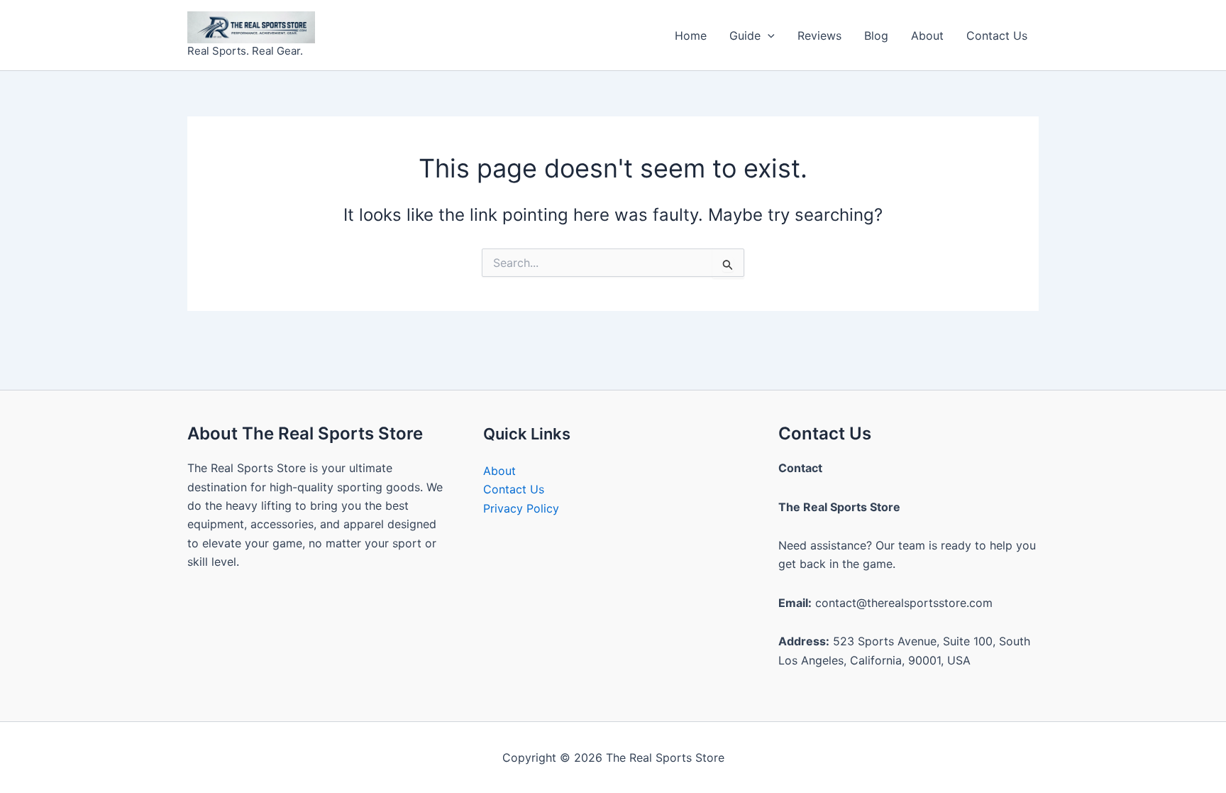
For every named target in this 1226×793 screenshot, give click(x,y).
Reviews (819, 35)
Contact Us (996, 35)
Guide (745, 35)
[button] (768, 35)
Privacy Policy (521, 508)
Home (691, 35)
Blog (876, 35)
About (927, 35)
